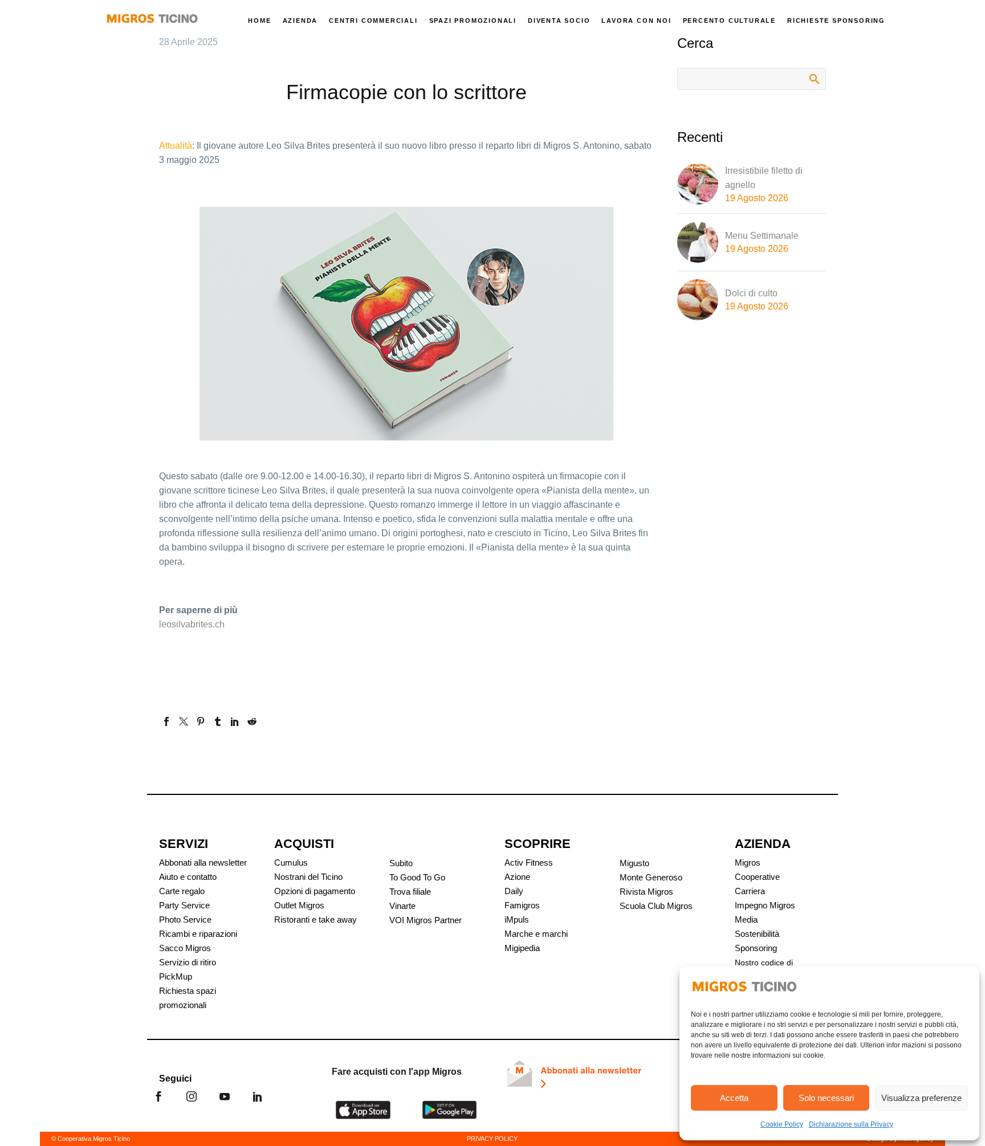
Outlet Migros (299, 905)
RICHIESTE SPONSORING (836, 20)
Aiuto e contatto (188, 877)
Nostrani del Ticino (308, 877)
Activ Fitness (528, 862)
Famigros (522, 905)
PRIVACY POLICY (492, 1138)
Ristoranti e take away (315, 919)
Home (259, 20)
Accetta (734, 1098)
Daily (513, 891)
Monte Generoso (651, 877)
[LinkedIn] (234, 721)
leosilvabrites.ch (192, 624)
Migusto (634, 863)
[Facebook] (166, 721)
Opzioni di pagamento (314, 891)
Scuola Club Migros (656, 906)
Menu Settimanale (762, 235)
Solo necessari (826, 1098)
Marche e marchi (536, 934)
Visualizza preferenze (921, 1098)
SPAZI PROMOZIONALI (472, 20)
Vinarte (402, 906)
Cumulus (291, 862)
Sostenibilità (757, 934)
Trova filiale (410, 891)
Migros (747, 862)
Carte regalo (182, 891)
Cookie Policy (781, 1124)
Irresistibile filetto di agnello (764, 178)
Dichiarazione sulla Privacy (851, 1124)
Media (746, 919)
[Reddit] (252, 721)
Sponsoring (756, 948)
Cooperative (757, 877)
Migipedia (522, 948)
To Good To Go (417, 877)
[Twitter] (183, 721)
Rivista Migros (646, 891)
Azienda (300, 20)
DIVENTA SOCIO (559, 20)
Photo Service (185, 919)
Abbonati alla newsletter (203, 862)
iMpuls (516, 919)
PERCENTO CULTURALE (729, 20)
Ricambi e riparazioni (198, 934)
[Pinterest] (200, 721)
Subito (401, 863)
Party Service (184, 905)
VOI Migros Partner (425, 920)
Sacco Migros (185, 948)
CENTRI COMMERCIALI (373, 20)
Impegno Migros (765, 905)
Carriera (750, 891)
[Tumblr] (217, 721)
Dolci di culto (751, 293)
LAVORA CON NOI (636, 20)
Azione (517, 877)
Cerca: (813, 78)
